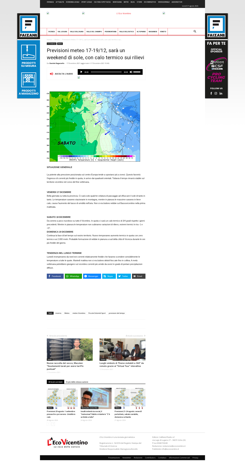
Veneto (163, 32)
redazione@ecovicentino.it (173, 446)
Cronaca (50, 2)
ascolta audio (81, 72)
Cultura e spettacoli (102, 2)
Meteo (126, 2)
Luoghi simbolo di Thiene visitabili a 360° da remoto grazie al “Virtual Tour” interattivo (122, 364)
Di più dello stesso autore (77, 382)
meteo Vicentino (79, 313)
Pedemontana (110, 32)
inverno (58, 313)
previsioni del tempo (117, 313)
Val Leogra (62, 32)
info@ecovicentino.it (170, 449)
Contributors (150, 457)
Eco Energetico (150, 2)
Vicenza (51, 32)
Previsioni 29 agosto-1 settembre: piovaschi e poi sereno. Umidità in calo (61, 414)
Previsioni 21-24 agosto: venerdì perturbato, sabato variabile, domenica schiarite (128, 414)
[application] (110, 72)
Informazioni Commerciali (179, 457)
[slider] (137, 71)
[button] (194, 31)
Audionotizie (177, 2)
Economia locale (72, 2)
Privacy (195, 457)
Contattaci (162, 457)
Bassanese (153, 32)
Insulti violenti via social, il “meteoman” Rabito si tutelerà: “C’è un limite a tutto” (95, 414)
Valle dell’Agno (77, 32)
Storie (139, 2)
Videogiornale (164, 2)
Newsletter (126, 457)
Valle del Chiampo (94, 32)
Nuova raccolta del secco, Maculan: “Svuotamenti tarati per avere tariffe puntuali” (65, 366)
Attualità (60, 2)
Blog (133, 2)
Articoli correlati (55, 382)
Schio (50, 359)
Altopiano (141, 32)
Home (49, 39)
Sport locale (86, 2)
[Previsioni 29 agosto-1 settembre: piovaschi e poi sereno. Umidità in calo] (62, 398)
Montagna (117, 2)
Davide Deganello (56, 63)
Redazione (138, 457)
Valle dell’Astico (126, 32)
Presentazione (114, 457)
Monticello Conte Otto (90, 408)
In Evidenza (52, 44)
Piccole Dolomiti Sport (97, 313)
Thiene (102, 359)
